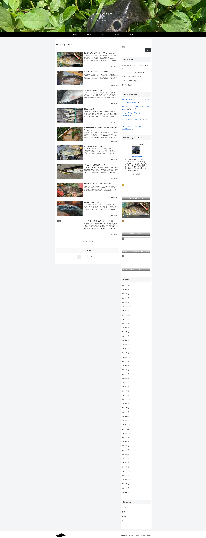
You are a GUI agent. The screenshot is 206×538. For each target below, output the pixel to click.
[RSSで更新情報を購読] (138, 174)
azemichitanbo (131, 102)
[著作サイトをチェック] (134, 174)
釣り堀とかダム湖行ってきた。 (132, 76)
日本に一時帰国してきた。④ (131, 81)
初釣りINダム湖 (127, 85)
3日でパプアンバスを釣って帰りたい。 (134, 72)
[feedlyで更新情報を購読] (136, 174)
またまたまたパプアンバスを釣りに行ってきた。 (136, 67)
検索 (123, 47)
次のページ (87, 251)
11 (92, 257)
